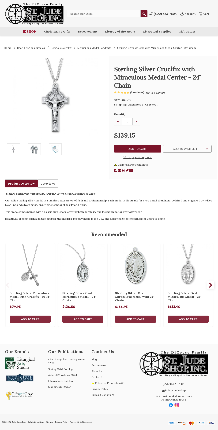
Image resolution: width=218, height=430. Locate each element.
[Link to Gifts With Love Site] (20, 395)
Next (210, 285)
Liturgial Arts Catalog (60, 381)
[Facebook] (115, 170)
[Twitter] (127, 170)
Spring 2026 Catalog (60, 369)
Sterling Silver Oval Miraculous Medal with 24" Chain (134, 296)
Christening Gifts (57, 31)
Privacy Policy (99, 388)
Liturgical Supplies (157, 31)
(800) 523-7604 (175, 384)
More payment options (137, 157)
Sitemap (49, 422)
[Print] (123, 170)
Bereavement (87, 31)
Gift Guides (187, 31)
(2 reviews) (137, 92)
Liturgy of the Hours (120, 31)
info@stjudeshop (175, 390)
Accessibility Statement (81, 422)
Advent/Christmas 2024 (62, 375)
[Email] (119, 170)
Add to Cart (30, 319)
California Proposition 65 (132, 164)
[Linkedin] (131, 170)
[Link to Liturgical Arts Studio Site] (20, 362)
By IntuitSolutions (36, 422)
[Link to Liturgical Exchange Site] (20, 378)
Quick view (30, 265)
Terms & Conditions (102, 394)
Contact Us (98, 377)
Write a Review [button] (155, 92)
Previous (7, 285)
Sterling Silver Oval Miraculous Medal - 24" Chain (79, 296)
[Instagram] (176, 405)
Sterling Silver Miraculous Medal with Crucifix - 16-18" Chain (30, 296)
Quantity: (120, 114)
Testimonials (99, 365)
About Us (96, 371)
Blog (94, 359)
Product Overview (21, 183)
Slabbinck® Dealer (59, 386)
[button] (29, 31)
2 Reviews (48, 183)
